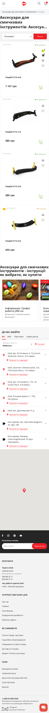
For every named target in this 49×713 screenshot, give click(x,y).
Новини (5, 606)
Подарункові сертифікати (12, 615)
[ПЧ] (43, 55)
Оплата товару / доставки (12, 635)
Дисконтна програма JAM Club (14, 678)
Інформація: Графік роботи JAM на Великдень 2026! (17, 311)
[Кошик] (41, 88)
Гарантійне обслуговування (13, 640)
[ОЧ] (43, 51)
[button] (39, 3)
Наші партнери (8, 682)
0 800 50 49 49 (7, 571)
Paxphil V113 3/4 (13, 186)
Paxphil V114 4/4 (13, 77)
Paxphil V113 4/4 (13, 241)
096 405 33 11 (7, 576)
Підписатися (39, 546)
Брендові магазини (10, 669)
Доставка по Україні (10, 649)
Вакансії (5, 687)
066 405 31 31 (7, 579)
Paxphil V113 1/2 (13, 132)
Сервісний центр (9, 673)
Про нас (5, 602)
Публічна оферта (9, 620)
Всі (3, 336)
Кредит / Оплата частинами (13, 653)
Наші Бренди (7, 611)
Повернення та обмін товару (14, 644)
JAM (9, 336)
